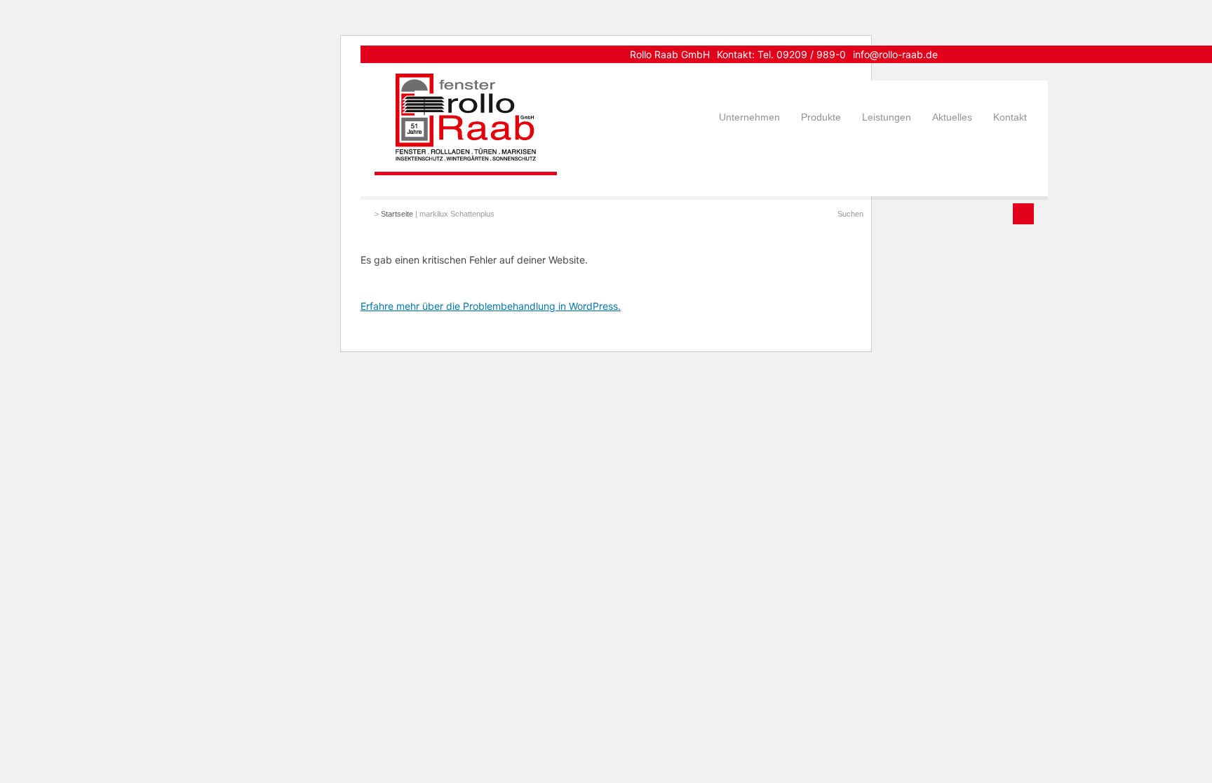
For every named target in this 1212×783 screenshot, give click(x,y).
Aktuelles (952, 117)
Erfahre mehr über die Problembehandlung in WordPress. (491, 306)
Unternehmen (749, 117)
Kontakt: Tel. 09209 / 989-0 (781, 54)
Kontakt (1010, 117)
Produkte (821, 117)
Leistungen (886, 117)
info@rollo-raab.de (895, 54)
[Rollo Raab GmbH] (466, 157)
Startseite (397, 214)
